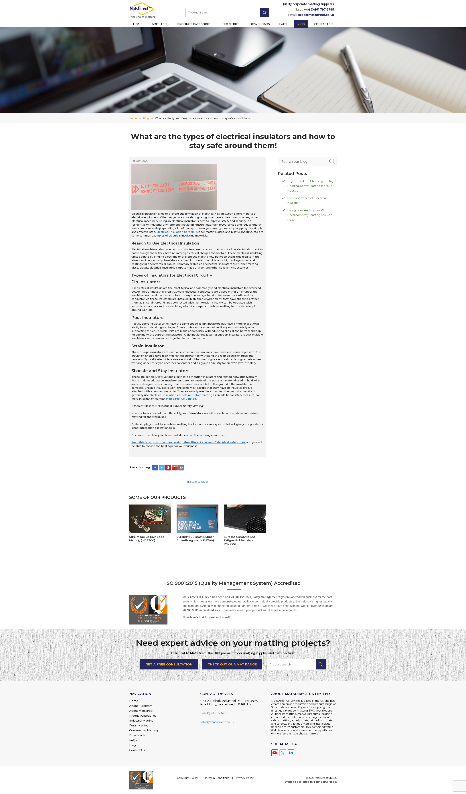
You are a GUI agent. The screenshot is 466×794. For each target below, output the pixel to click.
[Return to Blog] (197, 481)
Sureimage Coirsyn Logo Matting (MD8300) (146, 538)
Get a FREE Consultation (169, 664)
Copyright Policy (187, 778)
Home (137, 24)
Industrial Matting (141, 720)
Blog (301, 24)
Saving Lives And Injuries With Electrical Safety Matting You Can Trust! (309, 214)
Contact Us (323, 24)
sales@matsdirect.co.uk (315, 15)
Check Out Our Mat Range (232, 664)
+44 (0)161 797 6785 (319, 9)
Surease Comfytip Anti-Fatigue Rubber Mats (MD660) (240, 540)
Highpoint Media (325, 781)
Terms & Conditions (217, 778)
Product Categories (194, 24)
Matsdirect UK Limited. (181, 398)
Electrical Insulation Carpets (176, 232)
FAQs (283, 24)
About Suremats (140, 706)
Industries (230, 24)
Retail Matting (139, 725)
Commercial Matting (143, 730)
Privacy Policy (245, 778)
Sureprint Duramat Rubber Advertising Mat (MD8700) (195, 538)
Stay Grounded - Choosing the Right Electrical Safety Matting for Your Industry (311, 185)
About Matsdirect (141, 710)
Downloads (260, 24)
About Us (159, 24)
